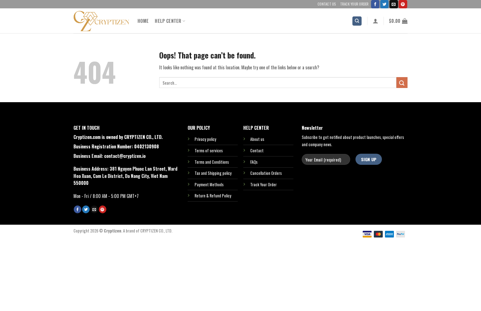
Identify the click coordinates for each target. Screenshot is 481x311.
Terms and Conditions (212, 162)
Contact (257, 150)
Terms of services (209, 150)
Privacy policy (205, 139)
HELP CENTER (168, 21)
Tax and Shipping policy (213, 173)
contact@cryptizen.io (125, 156)
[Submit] (402, 82)
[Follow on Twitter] (384, 4)
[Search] (357, 21)
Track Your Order (354, 4)
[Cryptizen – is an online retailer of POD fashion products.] (101, 21)
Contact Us (327, 4)
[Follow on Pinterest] (403, 4)
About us (257, 139)
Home (143, 21)
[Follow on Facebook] (375, 4)
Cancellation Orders (266, 173)
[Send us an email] (393, 4)
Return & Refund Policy (213, 196)
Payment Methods (209, 184)
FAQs (253, 162)
